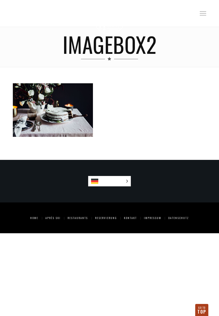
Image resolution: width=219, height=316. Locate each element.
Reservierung (106, 218)
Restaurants (78, 218)
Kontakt (130, 218)
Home (34, 218)
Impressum (152, 218)
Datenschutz (178, 218)
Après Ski (53, 218)
